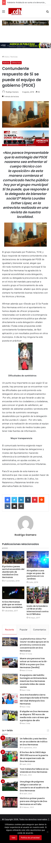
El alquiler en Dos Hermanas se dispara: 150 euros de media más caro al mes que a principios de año (34, 716)
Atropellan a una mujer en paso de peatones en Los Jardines (35, 574)
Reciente (9, 629)
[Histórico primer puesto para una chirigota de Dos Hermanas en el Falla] (10, 802)
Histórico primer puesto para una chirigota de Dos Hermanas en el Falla (33, 801)
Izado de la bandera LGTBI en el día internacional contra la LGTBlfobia (37, 610)
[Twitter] (14, 500)
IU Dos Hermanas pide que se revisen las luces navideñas (12, 604)
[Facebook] (7, 500)
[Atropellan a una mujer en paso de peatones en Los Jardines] (38, 559)
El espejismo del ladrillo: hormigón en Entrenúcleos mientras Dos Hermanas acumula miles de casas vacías (33, 681)
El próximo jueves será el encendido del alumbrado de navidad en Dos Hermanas (13, 572)
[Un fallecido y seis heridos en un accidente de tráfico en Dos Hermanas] (10, 742)
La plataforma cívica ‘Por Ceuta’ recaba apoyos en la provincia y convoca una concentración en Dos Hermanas (34, 644)
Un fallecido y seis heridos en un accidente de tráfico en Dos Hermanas (33, 741)
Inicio (6, 57)
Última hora (16, 63)
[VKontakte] (7, 506)
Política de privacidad (30, 837)
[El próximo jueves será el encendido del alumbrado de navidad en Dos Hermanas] (13, 557)
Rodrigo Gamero (12, 92)
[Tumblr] (28, 500)
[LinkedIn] (21, 500)
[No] (47, 831)
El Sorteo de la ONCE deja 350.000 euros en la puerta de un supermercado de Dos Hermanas (34, 757)
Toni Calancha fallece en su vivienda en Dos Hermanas (34, 770)
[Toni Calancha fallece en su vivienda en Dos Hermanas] (10, 773)
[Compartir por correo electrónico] (14, 506)
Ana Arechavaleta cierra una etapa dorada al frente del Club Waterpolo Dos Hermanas (34, 699)
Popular (23, 629)
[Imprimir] (21, 506)
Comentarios (39, 629)
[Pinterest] (35, 500)
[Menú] (3, 12)
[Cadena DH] (15, 11)
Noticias (14, 57)
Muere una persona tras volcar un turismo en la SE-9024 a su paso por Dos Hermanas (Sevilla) (33, 663)
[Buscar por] (47, 12)
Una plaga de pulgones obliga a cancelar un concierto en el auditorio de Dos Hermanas (34, 786)
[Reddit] (41, 500)
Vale (13, 837)
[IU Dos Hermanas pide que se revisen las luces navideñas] (13, 593)
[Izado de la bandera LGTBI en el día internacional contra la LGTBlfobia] (38, 595)
